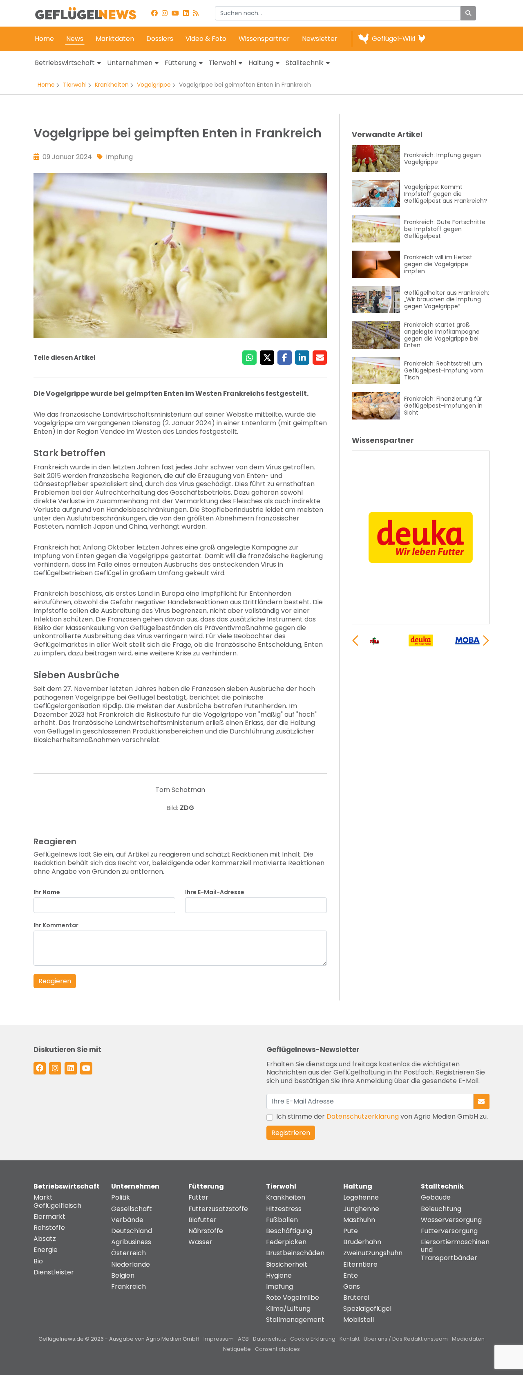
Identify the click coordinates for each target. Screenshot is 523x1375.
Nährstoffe (205, 1231)
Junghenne (361, 1208)
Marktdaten (115, 38)
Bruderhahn (362, 1242)
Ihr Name (47, 892)
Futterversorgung (449, 1231)
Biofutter (202, 1220)
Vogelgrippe (154, 85)
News (74, 38)
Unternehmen (129, 62)
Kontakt (350, 1339)
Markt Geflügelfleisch (57, 1201)
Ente (350, 1275)
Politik (120, 1197)
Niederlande (130, 1264)
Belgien (122, 1275)
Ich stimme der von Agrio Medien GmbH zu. (382, 1116)
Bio (38, 1261)
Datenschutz (269, 1339)
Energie (46, 1249)
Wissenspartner (264, 38)
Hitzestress (284, 1208)
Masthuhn (359, 1220)
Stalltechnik (305, 62)
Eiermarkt (49, 1216)
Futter (198, 1197)
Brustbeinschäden (295, 1253)
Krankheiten (112, 85)
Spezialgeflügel (367, 1308)
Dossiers (159, 38)
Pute (350, 1231)
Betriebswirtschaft (65, 62)
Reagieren (54, 981)
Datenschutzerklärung (362, 1116)
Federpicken (286, 1242)
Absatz (45, 1238)
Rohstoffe (49, 1227)
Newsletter (319, 38)
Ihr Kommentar (56, 925)
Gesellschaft (131, 1208)
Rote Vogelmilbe (292, 1297)
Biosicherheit (286, 1264)
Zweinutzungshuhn (372, 1253)
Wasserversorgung (451, 1220)
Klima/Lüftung (288, 1308)
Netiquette (237, 1349)
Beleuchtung (441, 1208)
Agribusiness (131, 1242)
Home (44, 38)
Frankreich (128, 1286)
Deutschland (131, 1231)
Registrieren (290, 1132)
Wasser (200, 1242)
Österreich (128, 1253)
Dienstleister (54, 1272)
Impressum (218, 1339)
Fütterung (181, 62)
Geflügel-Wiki (393, 38)
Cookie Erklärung (312, 1339)
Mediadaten (468, 1339)
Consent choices (277, 1349)
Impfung (279, 1286)
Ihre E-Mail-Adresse (214, 892)
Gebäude (436, 1197)
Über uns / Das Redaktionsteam (406, 1339)
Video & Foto (206, 38)
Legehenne (361, 1197)
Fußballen (282, 1220)
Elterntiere (360, 1264)
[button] (486, 641)
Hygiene (279, 1275)
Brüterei (356, 1297)
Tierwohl (222, 62)
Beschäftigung (289, 1231)
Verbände (127, 1220)
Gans (351, 1286)
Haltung (260, 62)
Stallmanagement (295, 1319)
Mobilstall (358, 1319)
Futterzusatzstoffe (218, 1208)
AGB (243, 1339)
